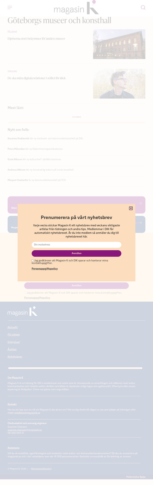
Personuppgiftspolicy (45, 269)
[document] (76, 242)
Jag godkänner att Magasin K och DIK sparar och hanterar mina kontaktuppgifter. (70, 262)
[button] (130, 208)
